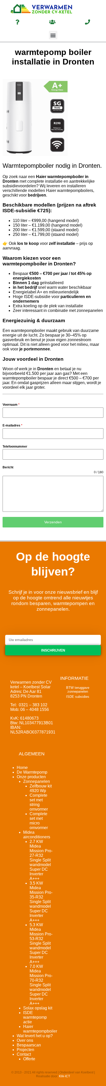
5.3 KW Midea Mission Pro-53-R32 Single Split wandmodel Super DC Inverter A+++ (41, 943)
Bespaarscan (29, 1045)
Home (22, 767)
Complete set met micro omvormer (39, 821)
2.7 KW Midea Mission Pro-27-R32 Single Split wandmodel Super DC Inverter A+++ (41, 860)
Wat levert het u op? (35, 1036)
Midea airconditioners (36, 834)
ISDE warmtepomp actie (35, 1017)
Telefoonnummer (15, 446)
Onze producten (31, 777)
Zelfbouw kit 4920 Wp (41, 788)
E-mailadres (12, 425)
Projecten (25, 1049)
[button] (53, 35)
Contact (24, 1054)
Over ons (25, 1040)
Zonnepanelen (36, 781)
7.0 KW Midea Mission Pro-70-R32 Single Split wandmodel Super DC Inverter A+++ (41, 985)
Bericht (8, 467)
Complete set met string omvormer (39, 802)
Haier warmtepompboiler (40, 1028)
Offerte (29, 1059)
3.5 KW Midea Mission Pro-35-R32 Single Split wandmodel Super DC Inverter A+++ (41, 901)
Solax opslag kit (37, 1008)
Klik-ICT (64, 1076)
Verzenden (53, 522)
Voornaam (11, 404)
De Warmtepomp (32, 772)
